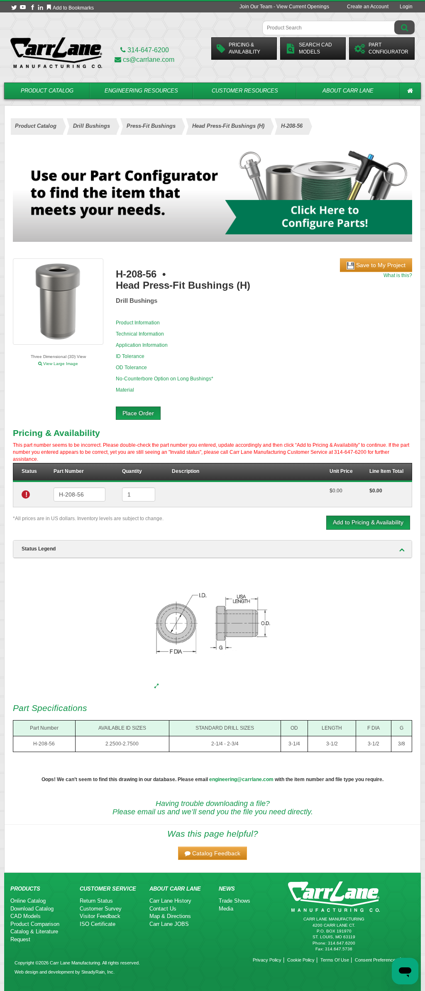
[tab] (212, 549)
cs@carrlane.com (148, 59)
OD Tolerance (131, 367)
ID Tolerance (130, 356)
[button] (212, 853)
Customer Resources (245, 91)
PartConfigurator (388, 48)
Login (406, 7)
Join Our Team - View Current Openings (284, 7)
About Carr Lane (348, 91)
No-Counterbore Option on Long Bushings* (164, 379)
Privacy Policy (267, 959)
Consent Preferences (376, 959)
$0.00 (336, 491)
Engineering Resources (141, 91)
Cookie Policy (301, 959)
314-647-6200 (147, 50)
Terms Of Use (334, 959)
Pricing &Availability (244, 48)
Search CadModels (315, 48)
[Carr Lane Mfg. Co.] (56, 52)
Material (125, 390)
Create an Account (367, 7)
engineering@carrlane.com (241, 779)
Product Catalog (47, 91)
